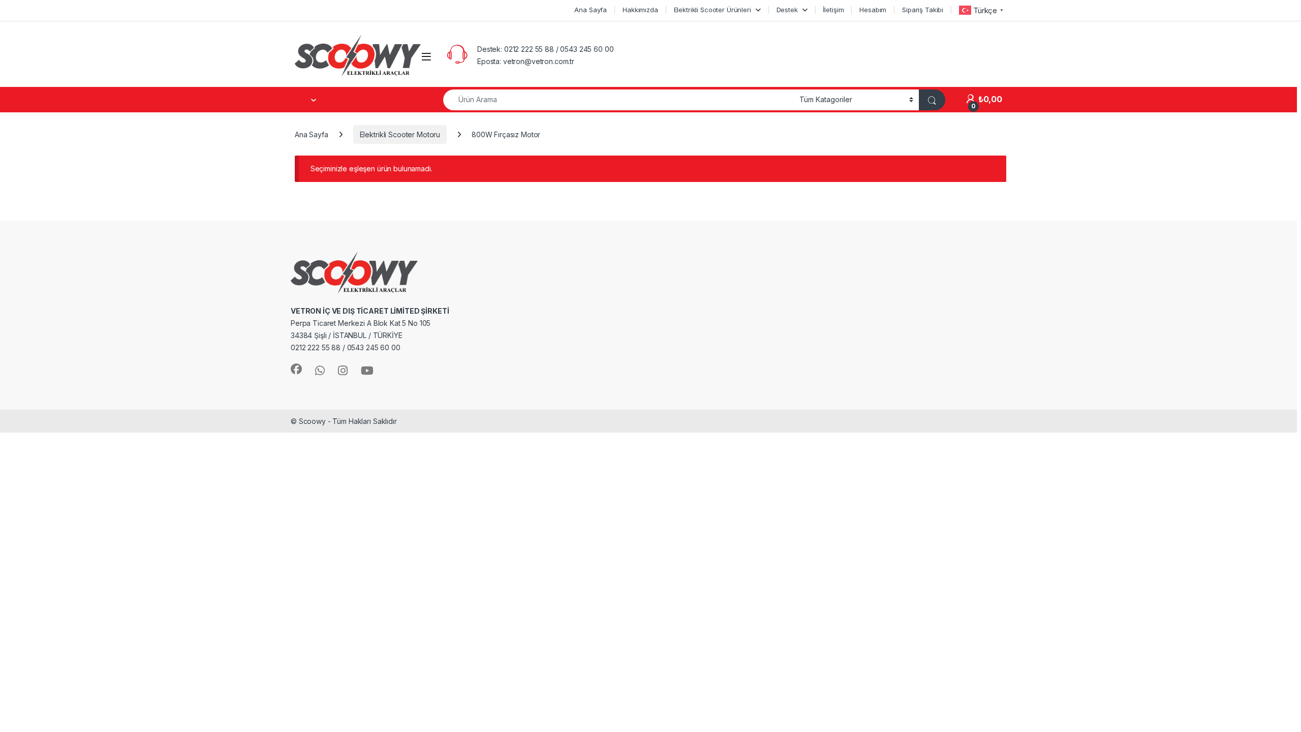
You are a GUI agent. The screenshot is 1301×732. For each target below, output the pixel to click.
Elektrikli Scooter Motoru (400, 134)
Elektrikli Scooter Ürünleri (712, 10)
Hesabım (872, 10)
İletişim (833, 10)
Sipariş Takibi (922, 10)
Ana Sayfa (590, 10)
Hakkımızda (640, 10)
